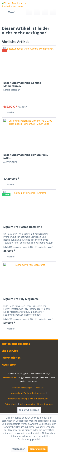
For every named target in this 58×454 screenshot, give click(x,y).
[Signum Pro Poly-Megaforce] (29, 277)
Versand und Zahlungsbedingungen (28, 393)
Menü (11, 12)
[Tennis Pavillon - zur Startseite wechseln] (15, 4)
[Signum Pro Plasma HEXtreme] (29, 205)
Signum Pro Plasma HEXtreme (22, 227)
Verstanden (18, 448)
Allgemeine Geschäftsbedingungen (36, 404)
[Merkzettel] (37, 12)
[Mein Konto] (45, 12)
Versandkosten (9, 377)
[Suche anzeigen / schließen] (29, 12)
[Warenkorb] (53, 12)
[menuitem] (8, 12)
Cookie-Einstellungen (22, 387)
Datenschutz (11, 404)
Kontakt (40, 387)
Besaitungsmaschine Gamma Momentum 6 (22, 84)
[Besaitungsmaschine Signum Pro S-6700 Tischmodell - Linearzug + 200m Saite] (29, 133)
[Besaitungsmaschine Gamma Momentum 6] (29, 61)
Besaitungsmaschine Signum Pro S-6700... (26, 156)
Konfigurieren (38, 448)
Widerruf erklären (29, 409)
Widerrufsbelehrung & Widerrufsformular (28, 398)
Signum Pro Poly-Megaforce (21, 299)
